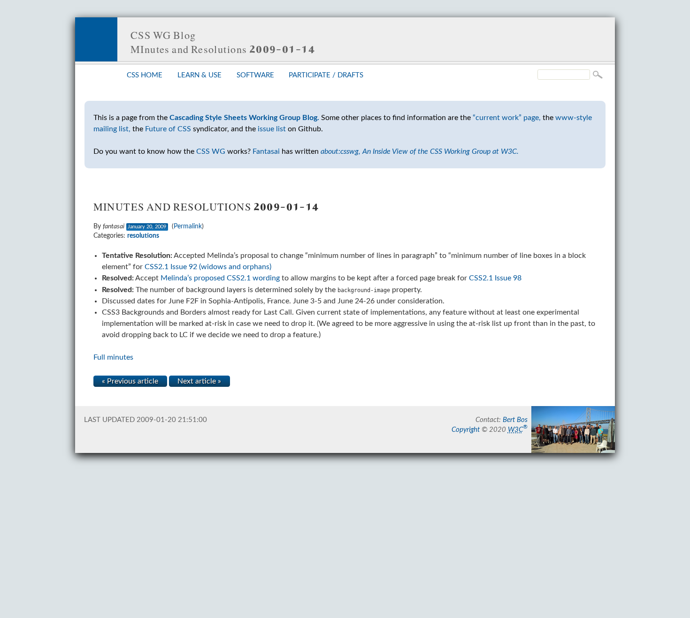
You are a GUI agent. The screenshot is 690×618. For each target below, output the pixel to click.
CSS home (144, 75)
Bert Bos (515, 419)
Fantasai (266, 151)
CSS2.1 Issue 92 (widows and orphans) (208, 267)
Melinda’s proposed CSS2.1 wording (220, 278)
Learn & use (199, 75)
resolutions (143, 236)
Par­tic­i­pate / (326, 75)
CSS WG (210, 151)
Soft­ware (255, 75)
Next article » (199, 381)
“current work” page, (507, 117)
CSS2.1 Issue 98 (495, 278)
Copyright (466, 429)
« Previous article (130, 381)
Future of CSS (168, 129)
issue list (272, 129)
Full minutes (113, 357)
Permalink (188, 226)
